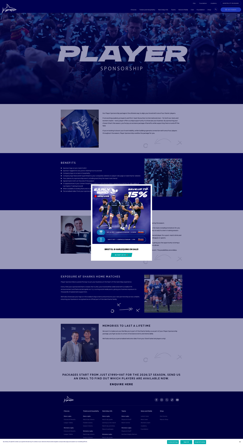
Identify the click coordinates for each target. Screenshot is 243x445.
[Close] (240, 442)
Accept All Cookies (200, 442)
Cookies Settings (173, 442)
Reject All (186, 442)
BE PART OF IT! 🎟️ (121, 255)
